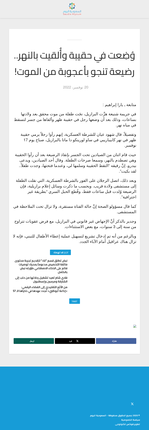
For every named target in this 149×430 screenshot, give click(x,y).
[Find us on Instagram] (126, 403)
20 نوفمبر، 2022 (75, 87)
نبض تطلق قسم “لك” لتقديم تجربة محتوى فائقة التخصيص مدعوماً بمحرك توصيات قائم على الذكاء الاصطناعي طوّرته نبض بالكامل (41, 266)
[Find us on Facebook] (139, 403)
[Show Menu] (136, 9)
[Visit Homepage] (72, 9)
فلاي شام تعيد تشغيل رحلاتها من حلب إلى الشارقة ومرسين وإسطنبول (41, 279)
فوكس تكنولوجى (124, 424)
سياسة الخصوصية (130, 420)
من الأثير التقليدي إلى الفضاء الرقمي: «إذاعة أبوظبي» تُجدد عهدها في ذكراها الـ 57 (40, 288)
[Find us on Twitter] (132, 403)
